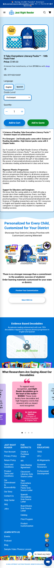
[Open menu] (4, 12)
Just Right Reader (24, 564)
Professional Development (43, 472)
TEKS (39, 452)
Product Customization (27, 524)
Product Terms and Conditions (9, 473)
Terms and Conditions (9, 465)
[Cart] (49, 12)
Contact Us (9, 496)
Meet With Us (27, 300)
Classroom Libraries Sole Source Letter (27, 474)
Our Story (8, 491)
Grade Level (9, 92)
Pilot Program (27, 519)
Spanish (20, 87)
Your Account (9, 452)
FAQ (6, 504)
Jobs (6, 509)
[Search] (44, 12)
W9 (22, 461)
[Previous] (4, 4)
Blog (6, 545)
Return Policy (10, 460)
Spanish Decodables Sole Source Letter (26, 498)
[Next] (50, 4)
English (9, 87)
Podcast (8, 541)
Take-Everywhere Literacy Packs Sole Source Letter (27, 485)
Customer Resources (42, 465)
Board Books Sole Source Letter (26, 508)
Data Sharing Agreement (26, 466)
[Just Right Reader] (21, 12)
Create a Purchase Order (25, 454)
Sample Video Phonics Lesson (17, 549)
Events (7, 536)
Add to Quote (38, 122)
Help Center (9, 500)
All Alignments (43, 460)
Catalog (24, 515)
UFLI (39, 456)
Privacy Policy (10, 456)
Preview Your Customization (27, 290)
